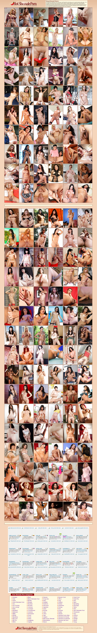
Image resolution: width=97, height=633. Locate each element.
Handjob (45, 602)
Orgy (59, 600)
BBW (14, 613)
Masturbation (46, 620)
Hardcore (45, 604)
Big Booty (15, 617)
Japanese (45, 607)
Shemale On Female (63, 617)
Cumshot (30, 612)
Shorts (60, 622)
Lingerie (45, 617)
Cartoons (30, 607)
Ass (14, 604)
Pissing (60, 607)
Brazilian (30, 604)
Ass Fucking (16, 605)
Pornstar (60, 610)
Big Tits (15, 620)
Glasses (45, 597)
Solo (74, 600)
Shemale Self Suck (63, 620)
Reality (60, 612)
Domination (31, 613)
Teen (74, 608)
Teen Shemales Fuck (79, 610)
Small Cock (76, 597)
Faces (29, 615)
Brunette (30, 605)
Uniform (75, 615)
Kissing (45, 610)
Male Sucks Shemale (48, 618)
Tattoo (75, 607)
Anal (14, 599)
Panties (60, 604)
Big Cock (15, 618)
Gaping (30, 622)
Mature (45, 622)
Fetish (29, 618)
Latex (44, 612)
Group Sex (46, 599)
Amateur (15, 597)
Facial (29, 617)
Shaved (60, 613)
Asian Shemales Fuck (18, 602)
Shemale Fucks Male (63, 615)
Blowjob (30, 602)
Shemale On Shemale (64, 618)
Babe (14, 608)
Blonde (30, 600)
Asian (14, 600)
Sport (74, 602)
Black (29, 597)
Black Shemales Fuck (33, 599)
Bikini (14, 622)
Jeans (44, 608)
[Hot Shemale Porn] (25, 630)
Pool (59, 608)
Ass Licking (16, 607)
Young (75, 622)
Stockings (76, 605)
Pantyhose (61, 605)
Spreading (76, 604)
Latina (44, 613)
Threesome (76, 612)
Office (59, 599)
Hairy (44, 600)
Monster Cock (62, 597)
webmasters (40, 630)
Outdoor (60, 602)
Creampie (30, 608)
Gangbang (30, 620)
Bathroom (15, 612)
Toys (74, 613)
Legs (44, 615)
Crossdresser (31, 610)
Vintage (75, 618)
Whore (75, 620)
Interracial (45, 605)
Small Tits (76, 599)
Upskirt (75, 617)
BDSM (14, 615)
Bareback (15, 610)
